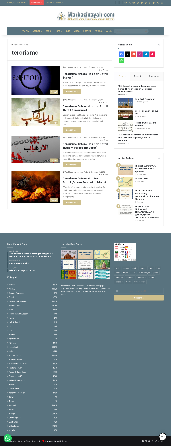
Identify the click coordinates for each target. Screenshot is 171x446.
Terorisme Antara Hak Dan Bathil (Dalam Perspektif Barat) (85, 146)
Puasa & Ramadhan (17, 372)
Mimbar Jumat (15, 355)
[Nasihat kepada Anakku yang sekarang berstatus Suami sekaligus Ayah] (102, 264)
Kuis (68, 31)
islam (118, 273)
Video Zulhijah (139, 282)
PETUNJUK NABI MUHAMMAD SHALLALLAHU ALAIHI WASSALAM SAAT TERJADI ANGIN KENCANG (86, 3)
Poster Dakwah (15, 368)
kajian (125, 273)
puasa (155, 273)
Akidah (12, 289)
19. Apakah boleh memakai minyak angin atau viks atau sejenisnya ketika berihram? (138, 137)
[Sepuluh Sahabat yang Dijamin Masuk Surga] (102, 274)
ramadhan (130, 277)
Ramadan (119, 277)
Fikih (11, 310)
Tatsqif (12, 413)
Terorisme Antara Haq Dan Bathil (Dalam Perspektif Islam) (84, 180)
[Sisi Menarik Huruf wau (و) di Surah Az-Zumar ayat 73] (85, 274)
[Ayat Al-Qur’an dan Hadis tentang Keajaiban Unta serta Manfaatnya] (69, 254)
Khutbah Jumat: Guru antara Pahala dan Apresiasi (145, 169)
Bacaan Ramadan (16, 293)
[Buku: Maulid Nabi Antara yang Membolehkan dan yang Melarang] (125, 194)
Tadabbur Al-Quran (17, 393)
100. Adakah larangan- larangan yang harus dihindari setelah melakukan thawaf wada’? (137, 89)
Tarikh (11, 409)
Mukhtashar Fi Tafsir (17, 364)
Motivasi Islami (15, 359)
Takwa (12, 397)
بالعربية (109, 31)
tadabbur (119, 282)
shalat (151, 277)
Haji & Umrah (14, 322)
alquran (126, 268)
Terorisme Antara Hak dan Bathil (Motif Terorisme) (85, 108)
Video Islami (14, 426)
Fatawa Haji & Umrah (18, 301)
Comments (154, 76)
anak (134, 268)
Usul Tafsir (13, 422)
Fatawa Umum (15, 305)
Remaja (12, 384)
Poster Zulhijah (144, 273)
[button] (8, 438)
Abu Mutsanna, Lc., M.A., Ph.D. (76, 67)
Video (77, 31)
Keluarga (12, 343)
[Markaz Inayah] (85, 16)
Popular (122, 76)
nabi (133, 273)
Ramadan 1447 (15, 376)
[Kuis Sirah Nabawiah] (125, 103)
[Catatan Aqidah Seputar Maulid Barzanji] (69, 274)
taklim (128, 282)
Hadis (11, 318)
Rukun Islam (14, 389)
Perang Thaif (141, 178)
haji (151, 268)
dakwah (143, 268)
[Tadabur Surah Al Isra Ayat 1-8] (125, 126)
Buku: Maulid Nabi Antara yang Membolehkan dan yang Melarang (147, 194)
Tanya (25, 31)
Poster (87, 31)
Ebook (49, 31)
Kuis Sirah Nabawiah (145, 99)
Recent (137, 76)
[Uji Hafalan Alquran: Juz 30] (125, 115)
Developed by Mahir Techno (56, 441)
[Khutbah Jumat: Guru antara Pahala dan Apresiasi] (125, 170)
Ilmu (11, 326)
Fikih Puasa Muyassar (18, 314)
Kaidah (12, 334)
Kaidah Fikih (14, 339)
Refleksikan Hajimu (17, 380)
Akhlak (12, 285)
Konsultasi (13, 347)
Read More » (71, 91)
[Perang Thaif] (125, 182)
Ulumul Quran (15, 418)
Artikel (36, 31)
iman (158, 268)
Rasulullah (141, 277)
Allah (117, 268)
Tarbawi (12, 405)
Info (58, 31)
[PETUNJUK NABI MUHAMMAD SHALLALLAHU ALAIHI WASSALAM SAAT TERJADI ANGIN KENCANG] (125, 210)
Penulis (98, 31)
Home (16, 45)
